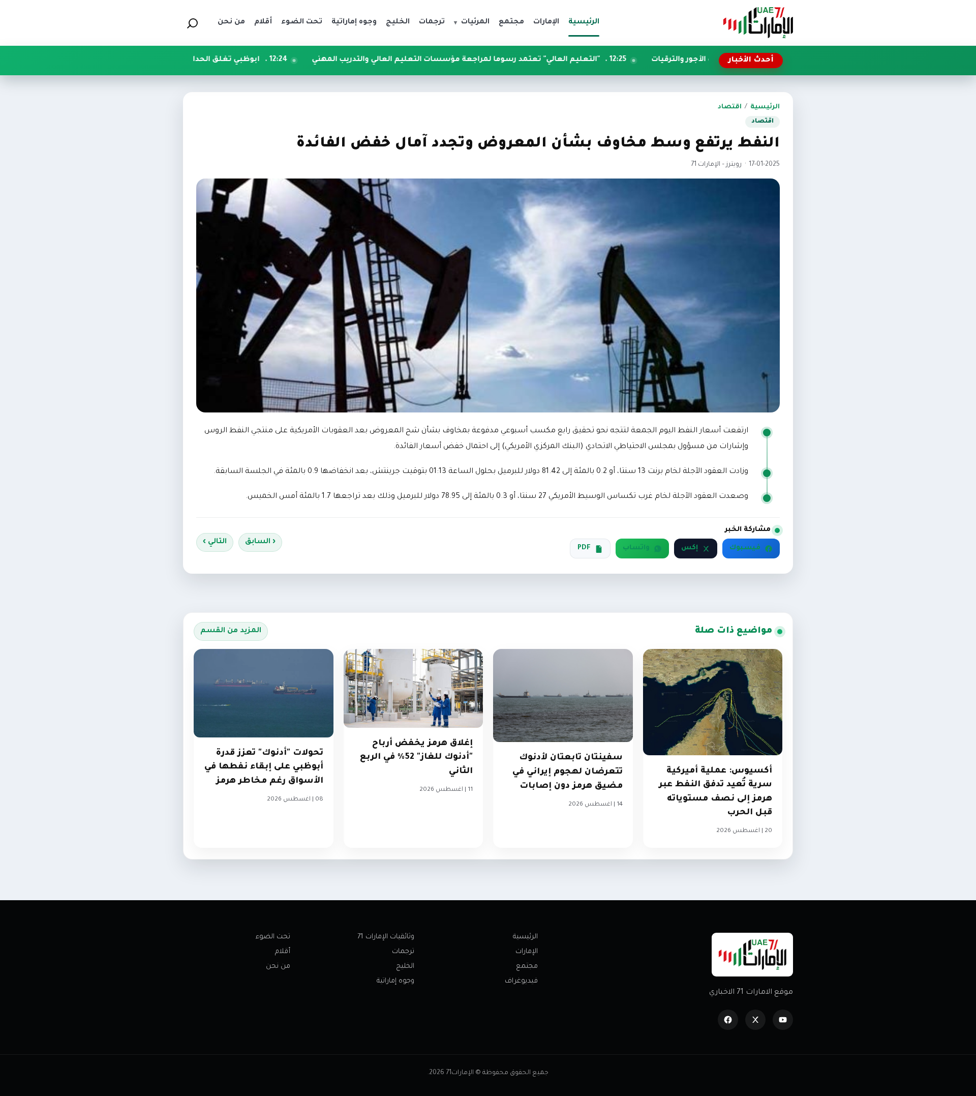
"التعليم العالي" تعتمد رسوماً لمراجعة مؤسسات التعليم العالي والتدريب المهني (528, 60)
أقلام (282, 952)
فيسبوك (744, 548)
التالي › (215, 542)
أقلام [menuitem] (263, 22)
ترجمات (403, 952)
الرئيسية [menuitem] (583, 22)
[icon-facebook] (728, 1020)
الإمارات (526, 952)
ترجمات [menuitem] (432, 22)
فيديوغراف (521, 981)
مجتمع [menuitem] (511, 22)
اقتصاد (730, 107)
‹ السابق (260, 542)
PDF (584, 548)
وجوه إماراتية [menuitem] (354, 22)
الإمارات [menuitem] (546, 22)
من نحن (278, 966)
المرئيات (472, 22)
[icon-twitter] (755, 1020)
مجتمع (527, 966)
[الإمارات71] (758, 22)
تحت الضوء (273, 937)
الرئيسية (765, 107)
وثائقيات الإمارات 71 (385, 937)
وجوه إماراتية (395, 981)
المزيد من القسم (230, 631)
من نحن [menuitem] (231, 22)
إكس (689, 548)
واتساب (636, 548)
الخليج (405, 966)
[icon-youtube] (783, 1020)
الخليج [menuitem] (398, 22)
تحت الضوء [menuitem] (301, 22)
